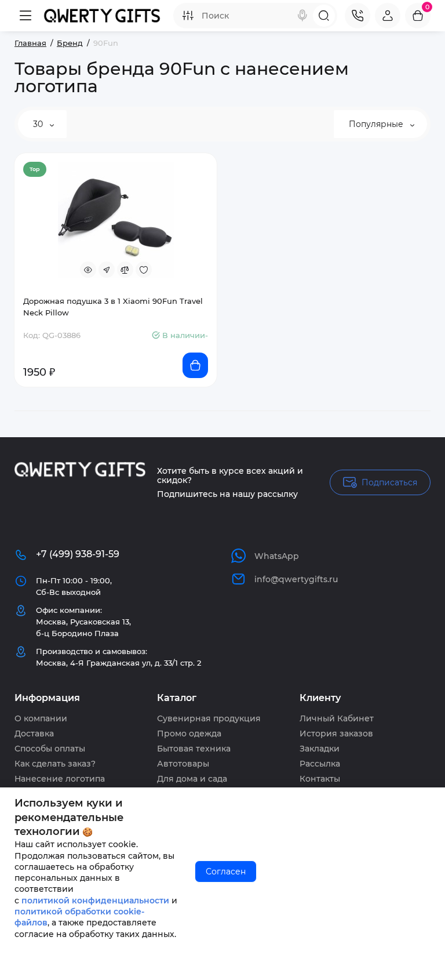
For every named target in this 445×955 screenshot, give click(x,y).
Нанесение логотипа (59, 779)
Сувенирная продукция (209, 718)
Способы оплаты (49, 748)
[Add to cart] (195, 365)
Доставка (34, 733)
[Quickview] (88, 270)
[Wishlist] (144, 270)
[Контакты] (357, 15)
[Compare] (125, 270)
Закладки (320, 748)
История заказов (336, 733)
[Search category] (188, 16)
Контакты (320, 779)
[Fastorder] (107, 270)
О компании (40, 718)
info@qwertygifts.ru (296, 579)
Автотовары (183, 763)
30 (39, 124)
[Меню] (25, 15)
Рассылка (320, 763)
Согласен (226, 871)
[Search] (302, 16)
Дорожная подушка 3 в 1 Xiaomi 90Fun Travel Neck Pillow (113, 306)
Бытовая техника (194, 748)
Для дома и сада (192, 779)
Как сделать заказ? (55, 763)
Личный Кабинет (337, 718)
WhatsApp (276, 556)
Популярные (377, 124)
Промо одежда (189, 733)
